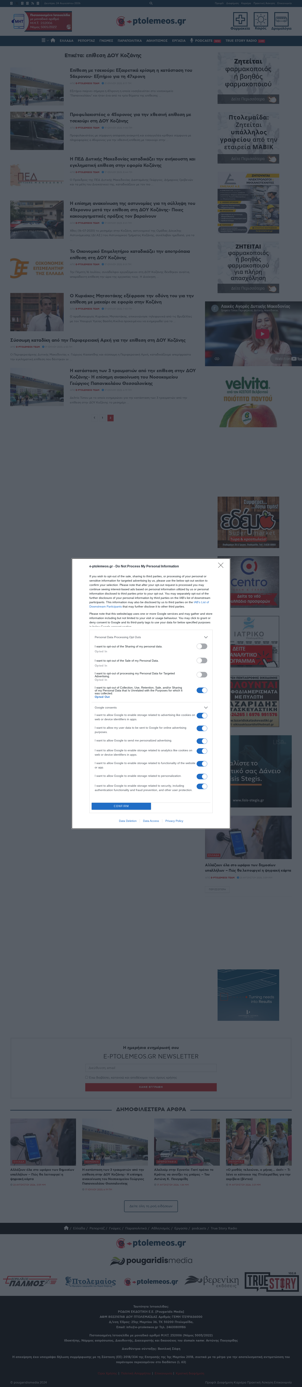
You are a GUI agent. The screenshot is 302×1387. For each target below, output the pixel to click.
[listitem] (151, 637)
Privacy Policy (174, 820)
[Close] (222, 566)
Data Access (151, 820)
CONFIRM (121, 806)
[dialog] (151, 694)
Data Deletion (128, 820)
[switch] (202, 646)
